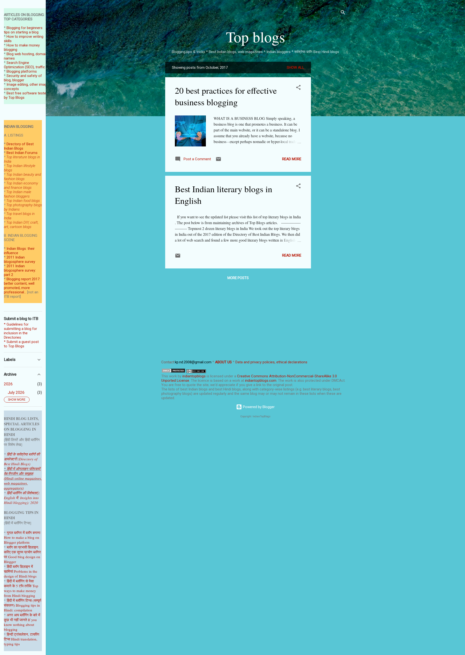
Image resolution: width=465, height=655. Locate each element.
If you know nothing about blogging (20, 624)
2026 (8, 384)
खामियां (8, 571)
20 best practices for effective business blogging (226, 96)
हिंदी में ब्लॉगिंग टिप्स (20, 600)
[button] (298, 88)
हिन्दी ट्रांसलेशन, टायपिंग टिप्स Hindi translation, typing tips (21, 639)
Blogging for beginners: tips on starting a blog (23, 30)
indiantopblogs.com (260, 380)
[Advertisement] (330, 134)
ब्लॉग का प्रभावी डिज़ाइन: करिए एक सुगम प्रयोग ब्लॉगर (22, 549)
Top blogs (255, 36)
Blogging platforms (22, 71)
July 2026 (16, 392)
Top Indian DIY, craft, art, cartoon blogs (21, 224)
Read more (291, 159)
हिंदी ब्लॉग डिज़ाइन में (20, 566)
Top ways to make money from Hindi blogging (21, 590)
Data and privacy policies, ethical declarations (271, 362)
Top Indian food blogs (23, 200)
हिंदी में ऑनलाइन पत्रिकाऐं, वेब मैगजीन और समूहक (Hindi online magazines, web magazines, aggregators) (23, 478)
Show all (295, 67)
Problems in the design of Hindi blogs (20, 574)
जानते (23, 619)
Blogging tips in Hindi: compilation (22, 607)
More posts (238, 278)
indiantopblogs (194, 376)
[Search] (343, 13)
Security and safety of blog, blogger (23, 78)
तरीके (27, 585)
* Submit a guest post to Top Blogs (21, 344)
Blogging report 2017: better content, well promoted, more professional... (22, 285)
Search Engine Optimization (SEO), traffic (24, 65)
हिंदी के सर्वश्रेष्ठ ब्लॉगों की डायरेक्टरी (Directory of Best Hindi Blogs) (22, 459)
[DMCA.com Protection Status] (173, 372)
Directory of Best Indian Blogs (19, 146)
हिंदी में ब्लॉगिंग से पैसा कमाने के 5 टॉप (19, 583)
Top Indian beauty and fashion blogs (22, 176)
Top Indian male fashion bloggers (17, 194)
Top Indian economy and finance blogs (21, 185)
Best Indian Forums (22, 153)
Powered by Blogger (258, 407)
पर (5, 556)
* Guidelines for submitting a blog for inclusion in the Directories (20, 331)
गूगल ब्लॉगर (20, 532)
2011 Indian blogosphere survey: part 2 (20, 270)
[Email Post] (218, 161)
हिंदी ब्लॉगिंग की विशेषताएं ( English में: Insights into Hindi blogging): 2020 (22, 497)
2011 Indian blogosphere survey (19, 259)
